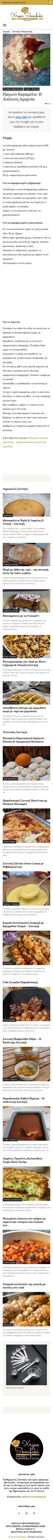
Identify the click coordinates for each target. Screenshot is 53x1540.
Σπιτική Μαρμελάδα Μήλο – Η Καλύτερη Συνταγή (22, 1040)
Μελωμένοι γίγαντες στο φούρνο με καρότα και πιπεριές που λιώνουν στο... (24, 1222)
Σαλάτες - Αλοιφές (11, 904)
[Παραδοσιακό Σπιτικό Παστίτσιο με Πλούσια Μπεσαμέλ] (26, 825)
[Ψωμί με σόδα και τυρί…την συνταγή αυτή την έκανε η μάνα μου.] (26, 554)
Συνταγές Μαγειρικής (22, 31)
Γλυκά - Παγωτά (31, 89)
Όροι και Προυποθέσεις (25, 1523)
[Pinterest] (34, 1513)
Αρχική (6, 31)
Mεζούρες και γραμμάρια (26, 1532)
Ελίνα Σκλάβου (9, 841)
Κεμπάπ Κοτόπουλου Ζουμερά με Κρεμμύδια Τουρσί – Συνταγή (23, 924)
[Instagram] (26, 1513)
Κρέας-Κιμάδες (10, 656)
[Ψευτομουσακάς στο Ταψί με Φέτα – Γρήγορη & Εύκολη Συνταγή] (26, 646)
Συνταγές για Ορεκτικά (12, 1199)
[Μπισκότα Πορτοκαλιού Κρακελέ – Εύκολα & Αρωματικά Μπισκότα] (26, 763)
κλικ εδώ (21, 117)
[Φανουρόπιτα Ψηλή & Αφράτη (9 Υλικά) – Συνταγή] (26, 505)
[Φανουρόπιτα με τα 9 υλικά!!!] (26, 600)
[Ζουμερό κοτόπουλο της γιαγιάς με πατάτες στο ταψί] (26, 1309)
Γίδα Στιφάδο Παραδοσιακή (20, 982)
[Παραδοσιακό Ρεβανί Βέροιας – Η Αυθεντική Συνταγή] (26, 1123)
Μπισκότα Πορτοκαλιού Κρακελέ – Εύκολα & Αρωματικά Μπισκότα (24, 740)
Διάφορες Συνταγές (11, 564)
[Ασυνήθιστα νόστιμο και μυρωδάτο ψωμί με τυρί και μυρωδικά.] (26, 692)
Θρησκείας (8, 515)
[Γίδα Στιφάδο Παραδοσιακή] (26, 1004)
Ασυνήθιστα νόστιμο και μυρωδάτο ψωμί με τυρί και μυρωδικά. (24, 709)
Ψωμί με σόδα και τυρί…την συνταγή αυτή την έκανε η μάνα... (25, 571)
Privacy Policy (25, 1529)
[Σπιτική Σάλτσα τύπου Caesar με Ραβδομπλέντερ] (26, 888)
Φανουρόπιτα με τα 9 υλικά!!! (21, 615)
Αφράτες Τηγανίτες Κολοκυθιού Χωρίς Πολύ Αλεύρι (22, 1160)
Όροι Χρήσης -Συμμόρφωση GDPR (25, 1526)
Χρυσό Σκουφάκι (18, 1537)
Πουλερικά (8, 963)
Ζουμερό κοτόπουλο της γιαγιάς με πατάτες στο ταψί (24, 1285)
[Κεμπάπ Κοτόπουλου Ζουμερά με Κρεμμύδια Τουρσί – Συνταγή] (26, 948)
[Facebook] (19, 1513)
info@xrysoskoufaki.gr (34, 1496)
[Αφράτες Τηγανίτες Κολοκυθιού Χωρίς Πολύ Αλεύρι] (26, 1183)
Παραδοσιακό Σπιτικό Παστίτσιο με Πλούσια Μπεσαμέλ (25, 802)
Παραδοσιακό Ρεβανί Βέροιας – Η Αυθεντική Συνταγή (23, 1100)
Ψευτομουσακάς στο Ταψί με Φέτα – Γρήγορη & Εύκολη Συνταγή (25, 663)
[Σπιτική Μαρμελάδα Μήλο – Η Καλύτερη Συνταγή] (26, 1064)
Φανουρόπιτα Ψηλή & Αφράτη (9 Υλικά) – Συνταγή (23, 522)
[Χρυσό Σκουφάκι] (26, 13)
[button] (4, 25)
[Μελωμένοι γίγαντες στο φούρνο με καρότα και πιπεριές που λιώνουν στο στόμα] (26, 1247)
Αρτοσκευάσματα (10, 778)
